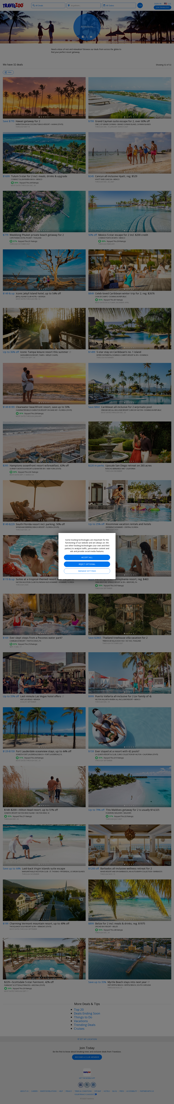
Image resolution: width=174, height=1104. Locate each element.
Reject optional (87, 564)
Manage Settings (87, 571)
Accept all (87, 557)
